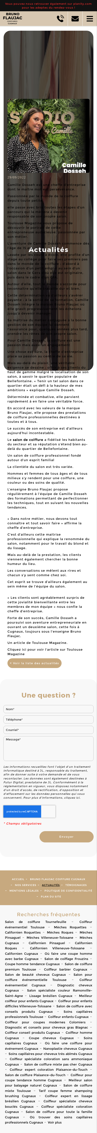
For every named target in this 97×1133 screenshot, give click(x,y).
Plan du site (51, 896)
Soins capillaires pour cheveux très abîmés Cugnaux (50, 1054)
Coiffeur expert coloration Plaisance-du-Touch (49, 1070)
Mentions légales (24, 890)
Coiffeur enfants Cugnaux (68, 1017)
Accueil (18, 879)
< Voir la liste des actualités (34, 663)
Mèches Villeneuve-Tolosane (50, 938)
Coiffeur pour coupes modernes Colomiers (45, 1022)
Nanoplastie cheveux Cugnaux (67, 1049)
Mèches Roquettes (70, 927)
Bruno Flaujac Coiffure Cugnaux (57, 879)
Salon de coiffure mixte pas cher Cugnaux (58, 1064)
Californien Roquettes (23, 932)
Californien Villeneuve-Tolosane (57, 948)
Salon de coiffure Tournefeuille (35, 922)
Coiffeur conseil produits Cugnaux (32, 1033)
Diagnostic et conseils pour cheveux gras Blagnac (46, 1027)
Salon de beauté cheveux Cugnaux (35, 975)
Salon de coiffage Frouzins (66, 959)
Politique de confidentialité (68, 890)
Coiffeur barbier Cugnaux (65, 969)
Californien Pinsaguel (47, 943)
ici (78, 797)
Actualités (51, 885)
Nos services (25, 885)
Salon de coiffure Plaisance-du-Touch (35, 1075)
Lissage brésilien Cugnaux (50, 996)
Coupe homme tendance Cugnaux (32, 964)
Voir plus (55, 1122)
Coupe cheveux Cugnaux (51, 1038)
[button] (89, 18)
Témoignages (76, 885)
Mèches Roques (60, 932)
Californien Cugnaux (21, 954)
